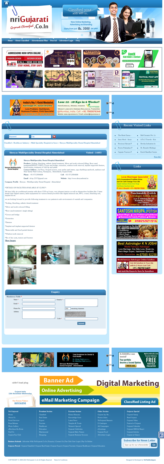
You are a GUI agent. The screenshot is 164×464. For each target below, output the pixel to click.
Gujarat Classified (27, 446)
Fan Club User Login (72, 441)
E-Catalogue (102, 423)
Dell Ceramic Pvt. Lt (148, 135)
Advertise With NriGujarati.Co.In (34, 441)
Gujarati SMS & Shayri (135, 429)
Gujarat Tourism (69, 446)
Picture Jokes (102, 417)
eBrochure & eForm (15, 429)
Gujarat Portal (14, 446)
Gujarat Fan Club (14, 435)
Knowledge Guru (74, 417)
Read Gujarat (132, 417)
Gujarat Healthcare (83, 446)
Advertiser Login (66, 40)
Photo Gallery (13, 426)
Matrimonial (43, 432)
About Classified (22, 40)
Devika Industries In (148, 144)
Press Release (13, 423)
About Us (11, 417)
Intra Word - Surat (124, 139)
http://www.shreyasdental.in (78, 178)
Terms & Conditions (60, 460)
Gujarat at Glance (133, 435)
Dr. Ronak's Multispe (148, 148)
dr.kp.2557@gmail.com (38, 178)
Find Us (11, 432)
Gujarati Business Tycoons (78, 435)
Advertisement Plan (40, 40)
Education (43, 429)
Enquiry (51, 441)
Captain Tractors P (125, 152)
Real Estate (43, 417)
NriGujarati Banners (105, 420)
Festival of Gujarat (134, 423)
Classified (8, 143)
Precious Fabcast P (125, 144)
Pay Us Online (87, 441)
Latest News (72, 420)
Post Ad (53, 40)
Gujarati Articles (133, 432)
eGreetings (102, 429)
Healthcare (43, 426)
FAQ (78, 40)
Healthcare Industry (21, 143)
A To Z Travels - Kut (148, 139)
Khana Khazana (74, 415)
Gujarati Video (132, 420)
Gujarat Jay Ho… (104, 415)
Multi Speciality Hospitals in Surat (44, 143)
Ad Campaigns (103, 426)
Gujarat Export (56, 446)
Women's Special (74, 426)
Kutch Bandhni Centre (148, 152)
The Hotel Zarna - (124, 135)
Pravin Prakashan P (125, 148)
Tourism (42, 423)
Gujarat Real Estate (43, 446)
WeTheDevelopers (150, 460)
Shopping (42, 435)
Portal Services (13, 420)
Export (41, 420)
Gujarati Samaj (132, 415)
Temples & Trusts (74, 423)
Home (10, 40)
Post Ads (157, 157)
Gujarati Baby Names (76, 432)
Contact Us (60, 441)
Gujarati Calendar (133, 426)
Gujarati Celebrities (75, 429)
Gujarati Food (103, 432)
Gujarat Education (98, 446)
